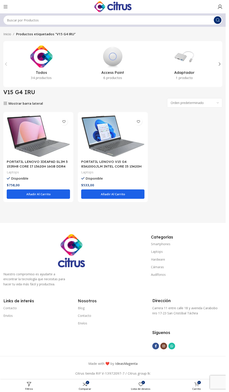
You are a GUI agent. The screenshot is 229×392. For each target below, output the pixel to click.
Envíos (8, 315)
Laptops (13, 172)
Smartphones (160, 244)
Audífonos (158, 274)
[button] (6, 64)
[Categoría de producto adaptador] (184, 64)
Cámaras (157, 267)
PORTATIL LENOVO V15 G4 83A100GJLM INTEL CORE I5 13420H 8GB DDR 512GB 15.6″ (111, 166)
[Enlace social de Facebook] (155, 346)
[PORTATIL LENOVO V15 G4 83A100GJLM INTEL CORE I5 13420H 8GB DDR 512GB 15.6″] (112, 136)
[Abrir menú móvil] (5, 6)
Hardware (158, 259)
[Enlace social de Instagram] (163, 346)
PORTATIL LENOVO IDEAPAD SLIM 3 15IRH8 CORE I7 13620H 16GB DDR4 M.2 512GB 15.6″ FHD (37, 166)
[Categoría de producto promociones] (41, 64)
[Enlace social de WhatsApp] (171, 346)
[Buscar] (217, 20)
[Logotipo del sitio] (112, 6)
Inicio (7, 34)
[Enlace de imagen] (71, 250)
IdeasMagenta (126, 363)
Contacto (10, 308)
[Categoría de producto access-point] (112, 64)
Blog (81, 308)
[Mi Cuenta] (220, 6)
